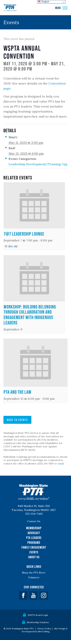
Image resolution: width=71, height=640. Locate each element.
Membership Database (38, 622)
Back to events (17, 419)
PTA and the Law (17, 392)
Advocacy (34, 533)
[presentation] (34, 205)
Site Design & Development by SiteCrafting (45, 630)
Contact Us (33, 521)
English (45, 1)
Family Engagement (34, 547)
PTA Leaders (33, 538)
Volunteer (33, 577)
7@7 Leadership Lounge (24, 234)
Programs (33, 542)
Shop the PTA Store (33, 572)
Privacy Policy (44, 628)
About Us (33, 557)
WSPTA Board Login (38, 615)
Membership (34, 528)
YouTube (33, 595)
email (61, 463)
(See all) (12, 246)
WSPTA (10, 8)
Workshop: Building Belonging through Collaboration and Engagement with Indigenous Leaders (30, 314)
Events (33, 552)
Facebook (23, 595)
